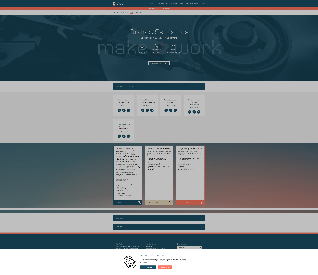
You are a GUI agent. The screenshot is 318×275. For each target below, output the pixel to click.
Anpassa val (165, 267)
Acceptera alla (148, 267)
